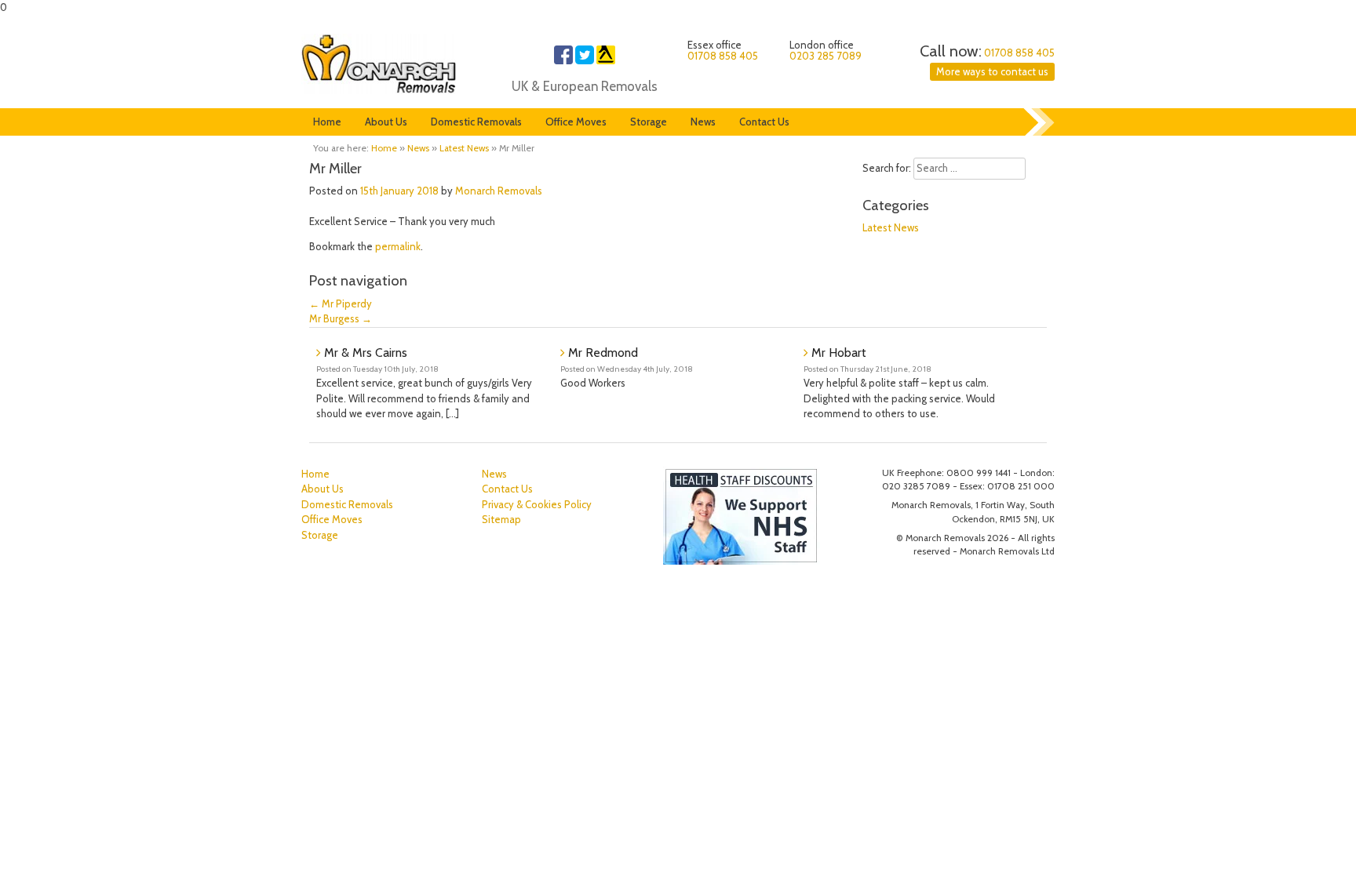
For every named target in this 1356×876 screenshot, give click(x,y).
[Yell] (605, 60)
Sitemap (501, 519)
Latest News (464, 148)
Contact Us (764, 121)
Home (327, 121)
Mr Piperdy (340, 303)
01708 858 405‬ (1019, 52)
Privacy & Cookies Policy (537, 504)
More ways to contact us (992, 71)
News (703, 121)
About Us (386, 121)
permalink (398, 246)
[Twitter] (584, 60)
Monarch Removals (498, 190)
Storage (648, 121)
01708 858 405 (722, 55)
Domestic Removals (476, 121)
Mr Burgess (340, 318)
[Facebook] (563, 60)
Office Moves (576, 121)
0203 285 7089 (825, 55)
